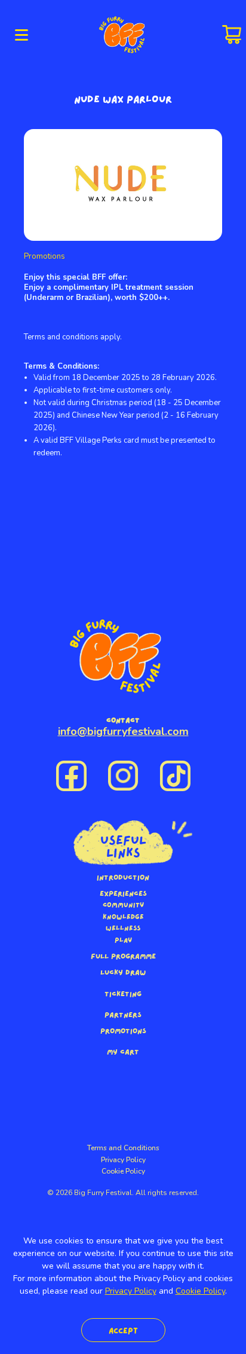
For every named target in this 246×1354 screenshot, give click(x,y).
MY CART (123, 1051)
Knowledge (123, 916)
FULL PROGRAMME (123, 955)
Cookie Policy (123, 1171)
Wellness (123, 928)
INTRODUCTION (123, 876)
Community (123, 904)
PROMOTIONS (123, 1030)
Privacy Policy (123, 1160)
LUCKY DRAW (123, 971)
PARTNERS (123, 1014)
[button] (21, 35)
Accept (123, 1329)
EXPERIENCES (123, 892)
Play (123, 940)
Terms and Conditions (123, 1148)
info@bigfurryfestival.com (123, 731)
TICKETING (123, 993)
